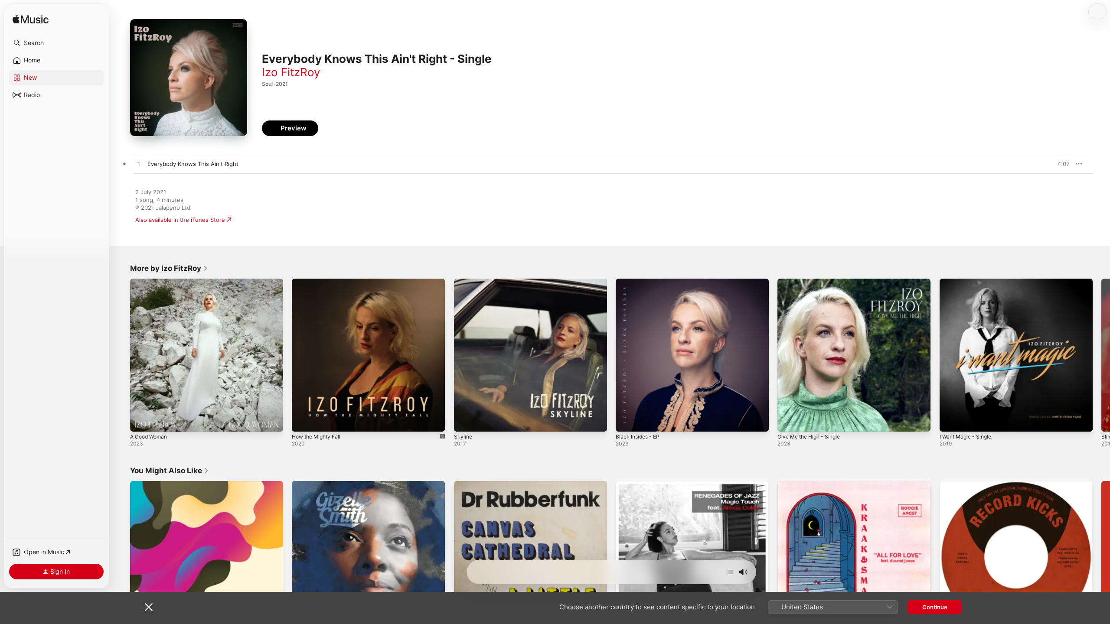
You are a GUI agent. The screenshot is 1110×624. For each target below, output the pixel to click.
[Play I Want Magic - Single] (950, 420)
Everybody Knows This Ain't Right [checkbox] (192, 163)
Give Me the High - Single (812, 282)
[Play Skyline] (464, 420)
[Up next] (730, 572)
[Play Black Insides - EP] (626, 420)
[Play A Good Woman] (140, 420)
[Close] (149, 607)
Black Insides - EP (639, 282)
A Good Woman (151, 282)
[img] (31, 20)
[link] (169, 268)
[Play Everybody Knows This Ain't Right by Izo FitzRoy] (138, 164)
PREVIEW (1060, 163)
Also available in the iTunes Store (180, 219)
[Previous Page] (121, 355)
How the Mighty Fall (319, 282)
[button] (56, 43)
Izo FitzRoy (291, 72)
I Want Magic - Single (968, 282)
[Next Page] (1101, 355)
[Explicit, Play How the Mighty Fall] (302, 420)
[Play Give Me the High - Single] (788, 420)
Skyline (463, 282)
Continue (934, 607)
